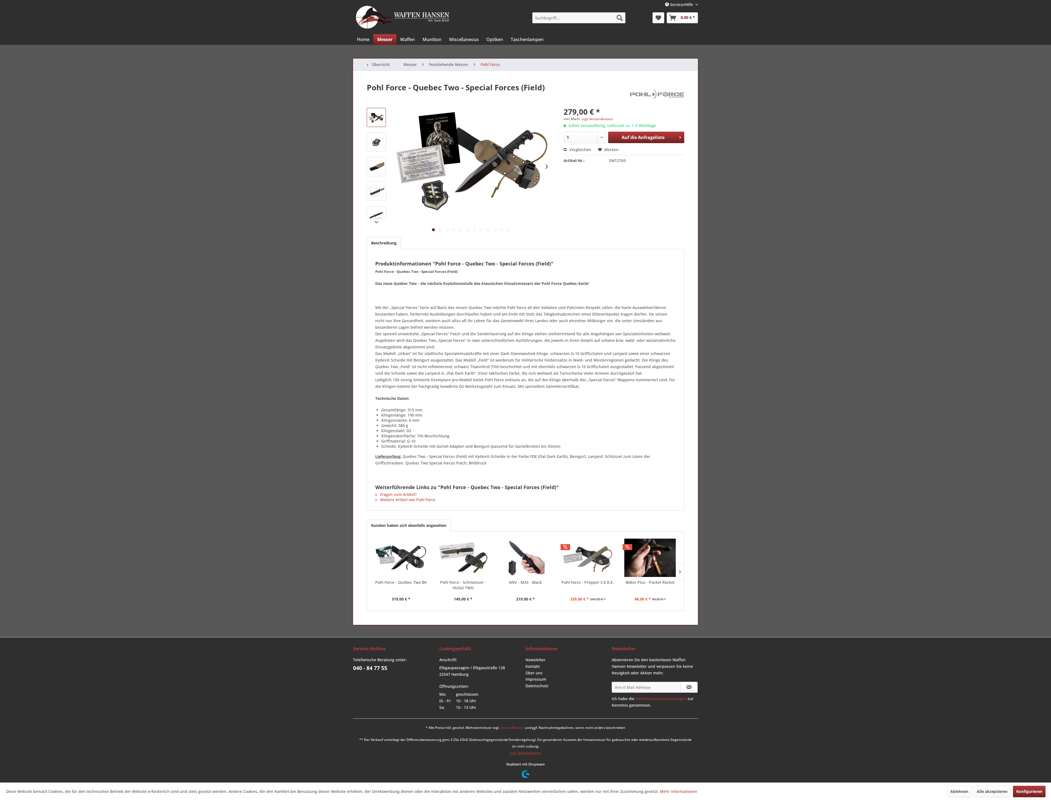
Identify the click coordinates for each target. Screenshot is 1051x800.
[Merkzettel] (658, 17)
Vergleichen (579, 149)
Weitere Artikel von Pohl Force (407, 499)
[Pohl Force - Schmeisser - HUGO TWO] (463, 558)
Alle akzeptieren (992, 791)
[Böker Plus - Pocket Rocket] (650, 558)
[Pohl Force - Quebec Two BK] (401, 558)
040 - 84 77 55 (370, 668)
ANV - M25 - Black (525, 582)
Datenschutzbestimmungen (661, 698)
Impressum (536, 679)
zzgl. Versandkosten (597, 119)
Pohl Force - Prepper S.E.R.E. (588, 582)
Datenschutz (537, 685)
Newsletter (535, 659)
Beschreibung (384, 243)
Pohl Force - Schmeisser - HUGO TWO (463, 585)
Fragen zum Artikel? (398, 494)
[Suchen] (619, 17)
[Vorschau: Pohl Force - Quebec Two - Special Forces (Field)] (376, 117)
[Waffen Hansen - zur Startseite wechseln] (402, 17)
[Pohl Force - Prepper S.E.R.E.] (588, 558)
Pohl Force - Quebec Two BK (401, 582)
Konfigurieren (1029, 791)
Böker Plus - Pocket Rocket (650, 582)
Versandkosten (512, 727)
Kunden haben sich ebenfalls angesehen (408, 525)
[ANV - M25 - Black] (525, 558)
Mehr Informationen (678, 791)
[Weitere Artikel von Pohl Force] (657, 92)
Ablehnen (959, 791)
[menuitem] (578, 17)
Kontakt (533, 666)
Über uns (534, 672)
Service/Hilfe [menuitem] (681, 4)
